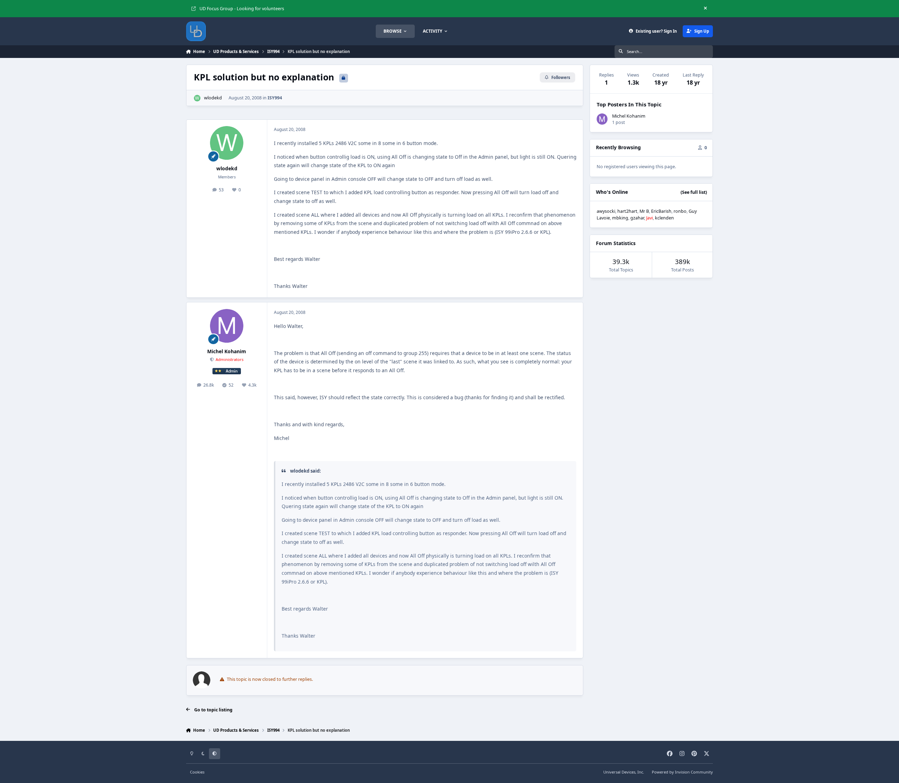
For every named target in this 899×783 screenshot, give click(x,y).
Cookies (197, 772)
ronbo (680, 211)
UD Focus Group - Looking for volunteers (241, 9)
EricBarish (661, 211)
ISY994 (275, 98)
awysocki (606, 211)
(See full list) (694, 192)
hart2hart (627, 211)
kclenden (664, 218)
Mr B (644, 211)
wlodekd (213, 98)
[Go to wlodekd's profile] (197, 98)
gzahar (637, 218)
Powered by (682, 772)
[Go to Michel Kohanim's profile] (227, 326)
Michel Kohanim (226, 351)
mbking (620, 218)
